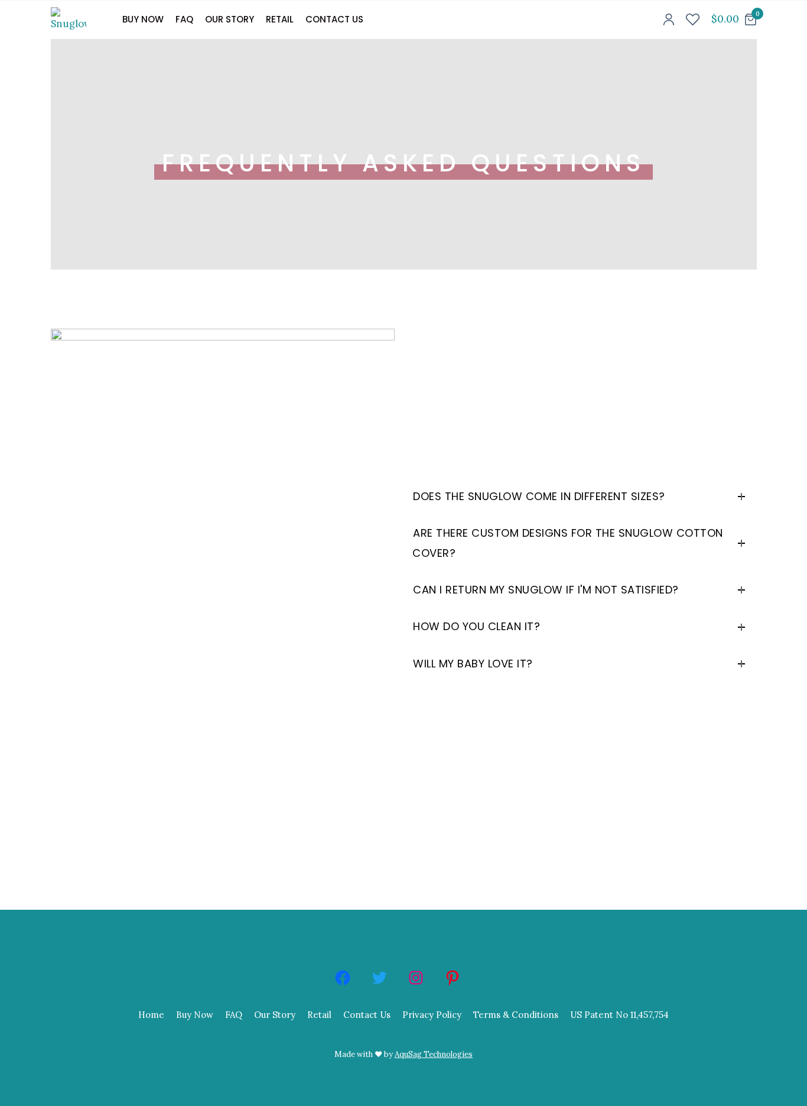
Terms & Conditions (515, 1014)
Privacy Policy (431, 1014)
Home (151, 1014)
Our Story (229, 19)
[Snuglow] (76, 19)
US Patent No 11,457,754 (619, 1014)
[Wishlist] (692, 19)
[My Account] (668, 19)
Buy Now (143, 19)
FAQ (184, 19)
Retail (280, 19)
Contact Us (334, 19)
